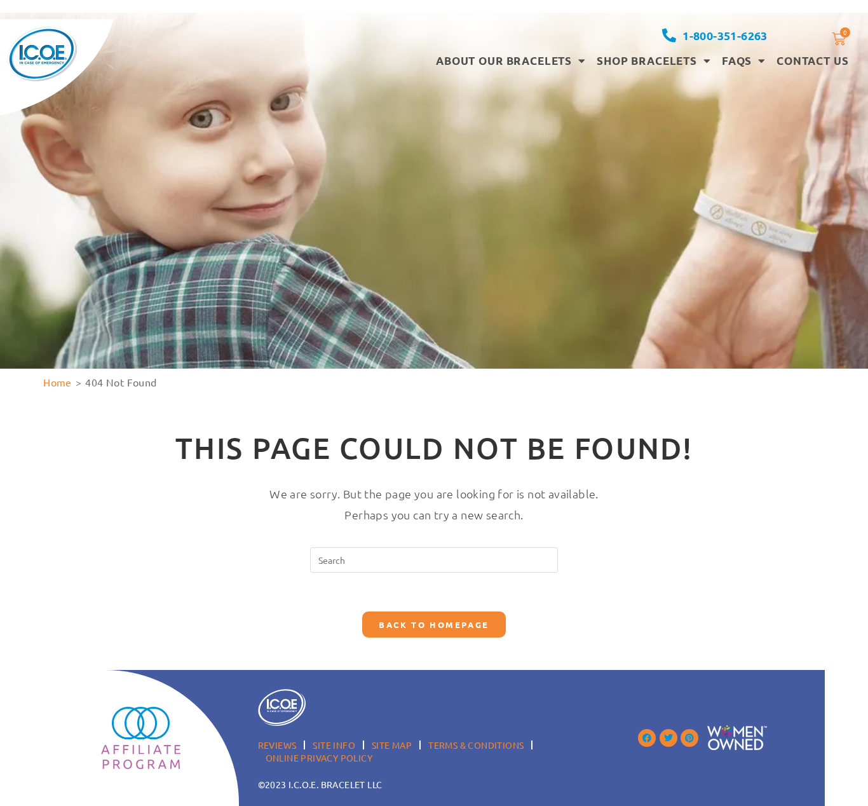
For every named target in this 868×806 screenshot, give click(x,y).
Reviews (277, 745)
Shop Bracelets (647, 60)
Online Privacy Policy (319, 757)
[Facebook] (647, 738)
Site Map (392, 745)
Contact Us (812, 60)
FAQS (737, 60)
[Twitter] (668, 738)
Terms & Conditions (476, 745)
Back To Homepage (434, 624)
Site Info (334, 745)
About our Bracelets (504, 60)
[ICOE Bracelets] (42, 53)
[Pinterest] (689, 738)
